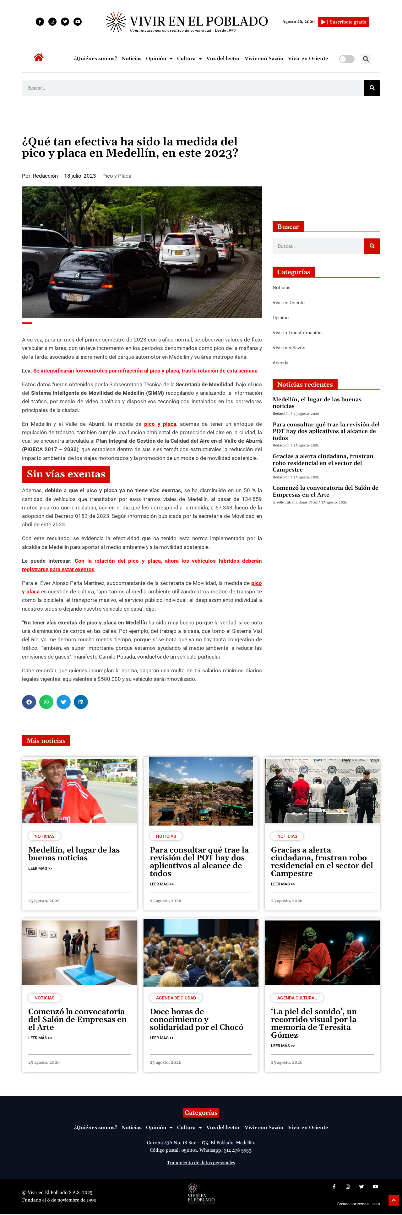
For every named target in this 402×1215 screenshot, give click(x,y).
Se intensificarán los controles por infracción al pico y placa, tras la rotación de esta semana (145, 371)
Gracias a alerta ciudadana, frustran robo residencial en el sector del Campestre (323, 463)
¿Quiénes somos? (95, 58)
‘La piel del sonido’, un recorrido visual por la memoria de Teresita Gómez (314, 1023)
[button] (366, 59)
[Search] (372, 88)
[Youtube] (77, 22)
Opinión (156, 58)
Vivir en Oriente (308, 58)
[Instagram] (52, 22)
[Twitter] (65, 22)
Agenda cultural (297, 997)
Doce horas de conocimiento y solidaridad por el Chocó (196, 1020)
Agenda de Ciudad (176, 997)
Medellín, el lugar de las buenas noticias (317, 403)
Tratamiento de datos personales (201, 1163)
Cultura (186, 58)
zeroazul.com (368, 1204)
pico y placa (160, 424)
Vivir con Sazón (264, 58)
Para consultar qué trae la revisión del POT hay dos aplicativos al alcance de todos (326, 431)
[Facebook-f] (40, 22)
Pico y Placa (116, 176)
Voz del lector (223, 58)
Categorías (201, 1113)
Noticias (132, 58)
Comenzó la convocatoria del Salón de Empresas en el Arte (325, 491)
